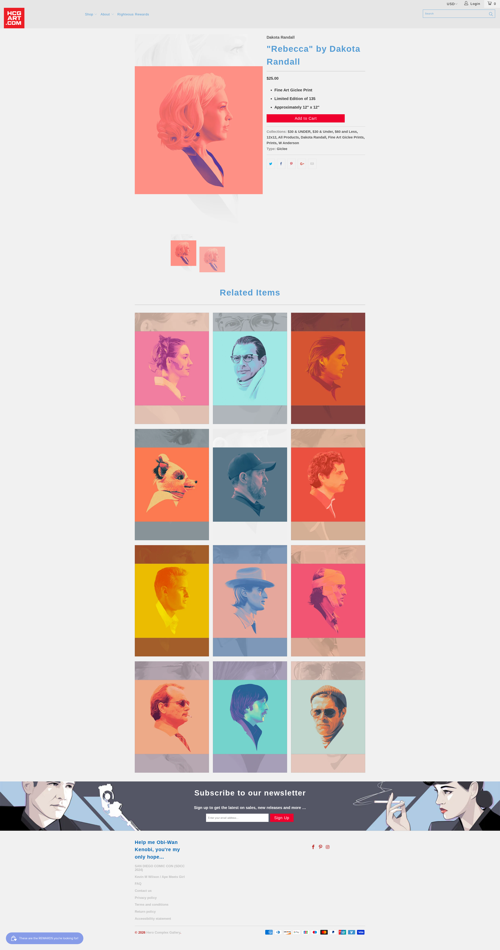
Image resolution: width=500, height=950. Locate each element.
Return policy (145, 911)
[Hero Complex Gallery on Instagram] (328, 847)
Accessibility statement (153, 919)
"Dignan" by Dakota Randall (172, 600)
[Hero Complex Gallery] (42, 18)
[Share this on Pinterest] (291, 164)
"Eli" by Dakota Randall (250, 600)
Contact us (143, 891)
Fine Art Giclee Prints (346, 137)
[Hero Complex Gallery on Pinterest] (321, 847)
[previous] (142, 130)
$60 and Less (346, 132)
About (106, 14)
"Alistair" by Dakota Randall (250, 368)
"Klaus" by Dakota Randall (328, 717)
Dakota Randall (281, 37)
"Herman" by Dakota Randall (172, 717)
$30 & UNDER (299, 132)
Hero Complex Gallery (163, 932)
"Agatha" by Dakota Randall (172, 368)
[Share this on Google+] (302, 164)
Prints (272, 143)
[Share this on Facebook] (281, 164)
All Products (288, 137)
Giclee (282, 149)
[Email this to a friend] (312, 164)
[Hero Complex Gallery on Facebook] (313, 847)
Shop (89, 14)
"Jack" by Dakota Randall (250, 717)
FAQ (138, 884)
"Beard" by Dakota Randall (250, 484)
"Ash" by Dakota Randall (172, 484)
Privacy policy (146, 898)
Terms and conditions (151, 904)
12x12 (271, 137)
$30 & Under (322, 132)
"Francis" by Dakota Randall (328, 600)
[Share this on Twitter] (271, 164)
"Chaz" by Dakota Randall (328, 484)
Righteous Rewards (133, 14)
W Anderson (289, 143)
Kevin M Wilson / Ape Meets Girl (160, 877)
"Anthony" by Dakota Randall (328, 368)
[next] (256, 130)
